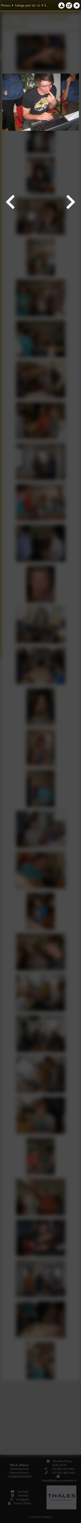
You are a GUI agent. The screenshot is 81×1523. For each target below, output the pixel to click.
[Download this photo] (61, 5)
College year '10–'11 (27, 5)
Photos (5, 5)
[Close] (76, 5)
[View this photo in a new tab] (69, 5)
